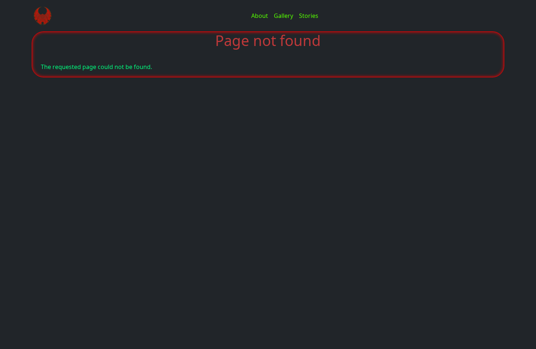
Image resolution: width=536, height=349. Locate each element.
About (259, 16)
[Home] (45, 16)
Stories (308, 16)
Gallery (283, 16)
